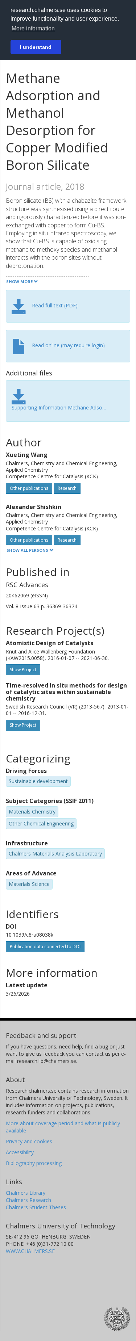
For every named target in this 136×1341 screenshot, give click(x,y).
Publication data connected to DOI (45, 946)
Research (67, 488)
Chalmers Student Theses (36, 1207)
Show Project (23, 670)
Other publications (29, 488)
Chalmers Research (28, 1200)
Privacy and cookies (29, 1141)
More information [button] (33, 28)
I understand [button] (35, 47)
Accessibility (20, 1152)
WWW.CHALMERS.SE (30, 1251)
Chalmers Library (25, 1192)
